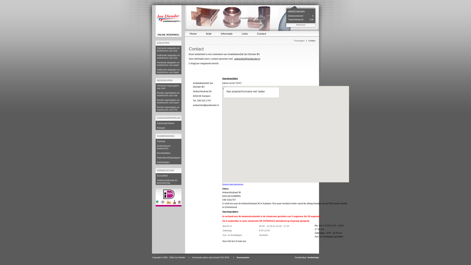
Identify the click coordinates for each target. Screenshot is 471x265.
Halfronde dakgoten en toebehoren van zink (168, 56)
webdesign (313, 257)
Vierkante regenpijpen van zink (168, 87)
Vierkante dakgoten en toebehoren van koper (168, 63)
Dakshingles (163, 162)
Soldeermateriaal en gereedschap (167, 181)
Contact (261, 33)
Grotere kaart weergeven (232, 184)
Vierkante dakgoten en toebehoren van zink (168, 49)
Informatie (227, 33)
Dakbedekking (165, 136)
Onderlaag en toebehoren (164, 147)
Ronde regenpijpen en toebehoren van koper (168, 101)
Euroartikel (162, 175)
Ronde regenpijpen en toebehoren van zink (168, 94)
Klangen (161, 128)
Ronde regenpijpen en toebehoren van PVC (168, 108)
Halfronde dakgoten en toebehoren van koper (168, 71)
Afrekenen (300, 25)
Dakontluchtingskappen (169, 157)
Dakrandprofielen (168, 118)
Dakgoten (163, 43)
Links (245, 33)
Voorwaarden (243, 257)
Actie (209, 33)
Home (193, 33)
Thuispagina (299, 41)
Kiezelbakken (164, 153)
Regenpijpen (165, 80)
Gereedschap (165, 170)
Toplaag (161, 141)
